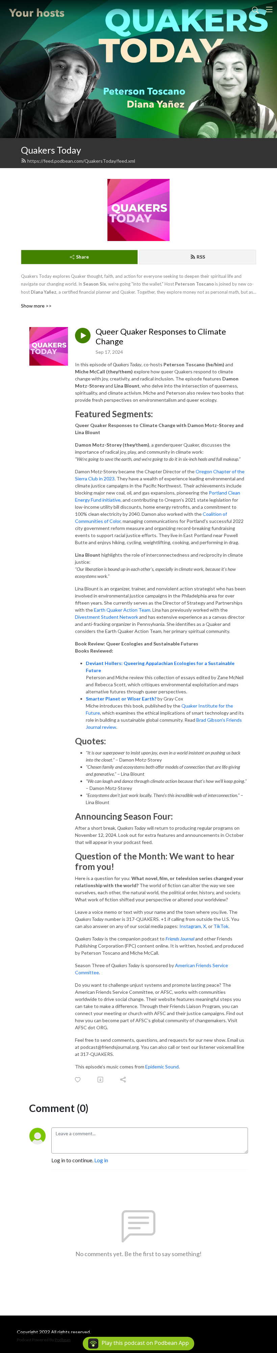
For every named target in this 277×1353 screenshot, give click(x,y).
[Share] (123, 1079)
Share (82, 257)
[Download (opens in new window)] (101, 1079)
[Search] (255, 9)
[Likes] (78, 1079)
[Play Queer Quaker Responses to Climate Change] (83, 335)
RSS (201, 257)
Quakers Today (51, 150)
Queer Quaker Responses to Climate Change (161, 336)
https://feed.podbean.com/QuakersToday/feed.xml (81, 161)
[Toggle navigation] (269, 9)
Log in (101, 1160)
